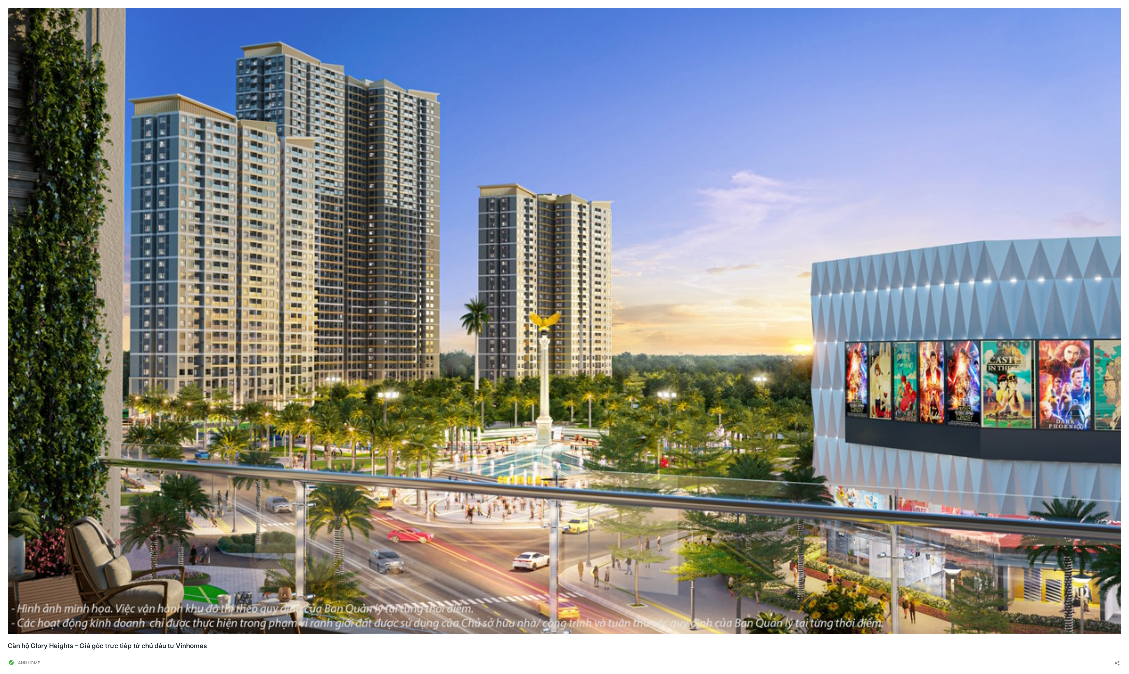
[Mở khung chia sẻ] (1117, 661)
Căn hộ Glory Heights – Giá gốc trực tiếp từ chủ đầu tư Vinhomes (107, 646)
